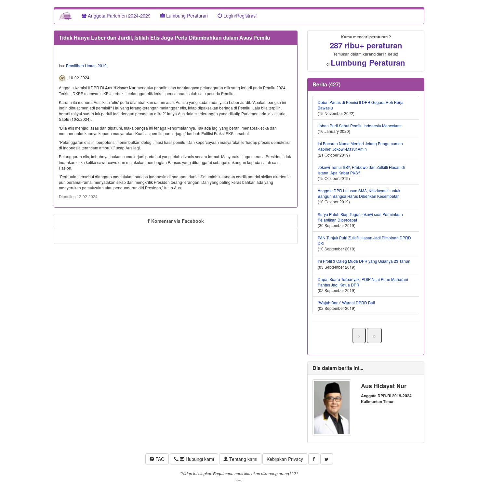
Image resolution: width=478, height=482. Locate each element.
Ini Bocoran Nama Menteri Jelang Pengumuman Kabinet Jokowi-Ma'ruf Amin (360, 146)
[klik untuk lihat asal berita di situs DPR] (63, 78)
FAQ (159, 459)
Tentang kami (242, 459)
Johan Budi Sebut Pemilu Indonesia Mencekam (360, 125)
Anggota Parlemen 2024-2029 (118, 15)
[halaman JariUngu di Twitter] (326, 458)
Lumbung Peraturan (186, 15)
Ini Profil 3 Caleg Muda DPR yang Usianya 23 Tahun (364, 261)
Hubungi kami (199, 459)
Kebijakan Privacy (285, 459)
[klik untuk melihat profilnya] (331, 407)
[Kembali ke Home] (65, 15)
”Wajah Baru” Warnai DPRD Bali (346, 302)
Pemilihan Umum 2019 (86, 65)
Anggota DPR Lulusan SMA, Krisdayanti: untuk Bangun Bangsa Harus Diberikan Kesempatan (359, 193)
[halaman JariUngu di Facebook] (313, 458)
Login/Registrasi (239, 15)
